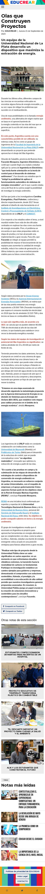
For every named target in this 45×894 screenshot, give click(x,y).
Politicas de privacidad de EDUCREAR (22, 871)
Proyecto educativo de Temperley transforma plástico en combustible (22, 693)
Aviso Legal (22, 876)
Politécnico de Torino (11, 452)
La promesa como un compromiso (28, 827)
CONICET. (30, 214)
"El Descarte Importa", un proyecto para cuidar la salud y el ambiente (22, 731)
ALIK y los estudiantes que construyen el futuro (22, 769)
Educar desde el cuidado (30, 839)
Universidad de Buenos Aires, (14, 510)
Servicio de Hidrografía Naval (14, 513)
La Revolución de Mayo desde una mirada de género (29, 816)
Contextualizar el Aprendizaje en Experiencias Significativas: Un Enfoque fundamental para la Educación (29, 799)
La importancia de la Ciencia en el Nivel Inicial (31, 853)
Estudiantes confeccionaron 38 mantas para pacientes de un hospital (22, 654)
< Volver (5, 780)
